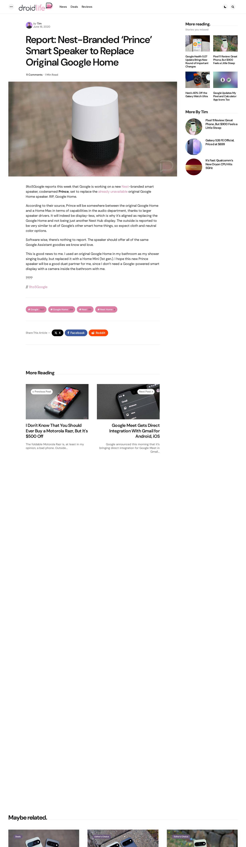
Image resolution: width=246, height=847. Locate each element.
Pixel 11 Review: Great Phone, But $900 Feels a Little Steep (225, 60)
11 (34, 74)
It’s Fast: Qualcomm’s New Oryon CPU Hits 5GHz (219, 164)
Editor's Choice (102, 836)
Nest (125, 186)
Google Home (63, 309)
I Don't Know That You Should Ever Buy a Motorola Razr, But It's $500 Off (57, 431)
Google (37, 309)
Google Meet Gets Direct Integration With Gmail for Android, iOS (134, 431)
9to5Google (38, 287)
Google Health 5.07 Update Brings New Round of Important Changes (197, 61)
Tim (39, 23)
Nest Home (107, 309)
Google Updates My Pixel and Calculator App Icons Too (224, 96)
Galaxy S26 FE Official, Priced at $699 (220, 142)
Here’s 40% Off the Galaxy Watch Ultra (196, 94)
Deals (18, 836)
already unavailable (113, 191)
